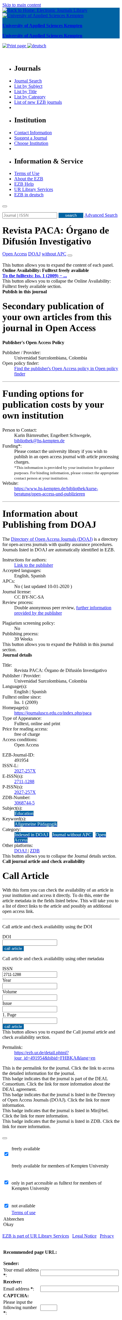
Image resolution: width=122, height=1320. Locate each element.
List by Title (25, 91)
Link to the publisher (33, 565)
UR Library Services (33, 189)
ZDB (35, 850)
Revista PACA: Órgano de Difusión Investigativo (55, 236)
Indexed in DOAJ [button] (32, 834)
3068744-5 (24, 802)
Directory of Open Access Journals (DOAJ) (52, 539)
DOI (6, 936)
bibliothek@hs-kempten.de (39, 440)
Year (6, 980)
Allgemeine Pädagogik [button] (36, 824)
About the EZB (28, 178)
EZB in (29, 194)
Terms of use (24, 1212)
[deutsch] (36, 45)
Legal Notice (84, 1235)
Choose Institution (31, 143)
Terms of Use (26, 173)
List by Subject (28, 86)
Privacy (107, 1235)
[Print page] (14, 45)
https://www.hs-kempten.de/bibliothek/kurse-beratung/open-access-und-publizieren (56, 491)
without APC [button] (54, 253)
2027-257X (25, 770)
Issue (7, 1003)
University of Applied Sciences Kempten (42, 25)
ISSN (7, 968)
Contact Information (33, 132)
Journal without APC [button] (72, 834)
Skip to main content (21, 4)
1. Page (9, 1014)
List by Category (30, 96)
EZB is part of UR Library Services (35, 1235)
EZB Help (24, 184)
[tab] (61, 270)
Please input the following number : (20, 1307)
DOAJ (21, 850)
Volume (9, 991)
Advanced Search (101, 215)
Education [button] (24, 813)
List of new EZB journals (38, 102)
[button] (45, 270)
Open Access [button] (14, 253)
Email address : (18, 1288)
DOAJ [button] (34, 253)
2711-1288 (24, 781)
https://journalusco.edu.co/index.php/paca (53, 712)
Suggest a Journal (30, 137)
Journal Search (28, 80)
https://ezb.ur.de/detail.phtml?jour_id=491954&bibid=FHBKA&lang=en (54, 1055)
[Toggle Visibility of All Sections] (70, 255)
